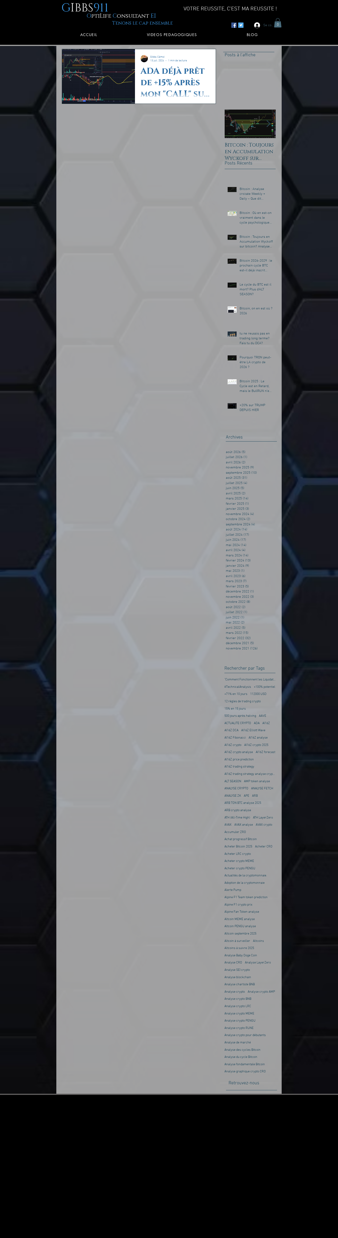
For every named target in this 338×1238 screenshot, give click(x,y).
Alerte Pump (232, 890)
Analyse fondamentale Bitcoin (244, 1064)
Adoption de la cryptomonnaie (244, 883)
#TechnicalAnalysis (237, 687)
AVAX (228, 825)
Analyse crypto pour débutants (245, 1035)
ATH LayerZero (263, 818)
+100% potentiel (264, 687)
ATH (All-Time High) (237, 818)
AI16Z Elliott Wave (253, 730)
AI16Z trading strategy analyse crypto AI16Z (249, 774)
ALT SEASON (232, 781)
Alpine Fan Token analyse (241, 912)
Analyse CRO (233, 963)
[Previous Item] (232, 123)
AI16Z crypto (232, 745)
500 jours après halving (240, 716)
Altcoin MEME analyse (239, 919)
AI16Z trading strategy (239, 767)
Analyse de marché (237, 1043)
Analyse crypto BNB (237, 999)
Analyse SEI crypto (237, 970)
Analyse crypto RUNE (239, 1028)
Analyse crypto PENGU (239, 1021)
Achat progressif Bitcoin (240, 839)
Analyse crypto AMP (261, 992)
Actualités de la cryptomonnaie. (245, 876)
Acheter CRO (263, 847)
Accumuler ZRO (235, 832)
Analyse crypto (234, 992)
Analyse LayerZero (258, 963)
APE (246, 796)
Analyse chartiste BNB (239, 984)
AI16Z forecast (265, 752)
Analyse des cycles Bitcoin (242, 1050)
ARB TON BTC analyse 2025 (242, 803)
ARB (255, 796)
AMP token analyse (257, 781)
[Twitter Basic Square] (240, 25)
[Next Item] (268, 123)
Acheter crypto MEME (239, 861)
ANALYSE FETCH (262, 788)
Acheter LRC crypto (237, 854)
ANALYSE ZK (232, 796)
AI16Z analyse (258, 738)
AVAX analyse (243, 825)
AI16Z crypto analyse (238, 752)
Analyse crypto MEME (239, 1014)
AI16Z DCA (231, 730)
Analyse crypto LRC (237, 1006)
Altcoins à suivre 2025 (239, 948)
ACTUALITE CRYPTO (237, 723)
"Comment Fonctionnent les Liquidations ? (249, 680)
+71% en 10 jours (235, 694)
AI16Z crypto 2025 (256, 745)
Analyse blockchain (237, 977)
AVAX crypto (264, 825)
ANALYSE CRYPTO (236, 788)
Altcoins (258, 941)
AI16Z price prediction (239, 760)
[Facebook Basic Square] (234, 25)
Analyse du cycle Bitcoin (240, 1057)
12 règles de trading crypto (242, 701)
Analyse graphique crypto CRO (245, 1072)
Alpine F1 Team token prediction (246, 897)
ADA (257, 723)
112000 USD (258, 694)
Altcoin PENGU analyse (240, 926)
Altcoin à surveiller (237, 941)
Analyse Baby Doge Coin (240, 956)
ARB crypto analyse (237, 810)
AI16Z (266, 723)
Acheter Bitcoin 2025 (238, 847)
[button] (278, 23)
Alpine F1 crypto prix (238, 905)
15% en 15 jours (235, 709)
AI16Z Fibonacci (235, 738)
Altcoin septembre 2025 (240, 934)
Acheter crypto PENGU (239, 868)
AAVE (262, 716)
